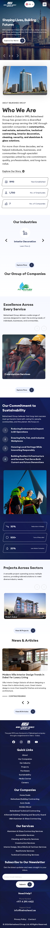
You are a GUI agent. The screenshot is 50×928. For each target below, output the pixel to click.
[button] (29, 4)
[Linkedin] (29, 742)
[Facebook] (14, 742)
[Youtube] (36, 742)
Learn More (24, 246)
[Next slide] (17, 55)
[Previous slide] (4, 55)
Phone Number (25, 899)
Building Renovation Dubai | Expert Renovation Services (21, 676)
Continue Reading (17, 696)
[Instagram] (21, 742)
